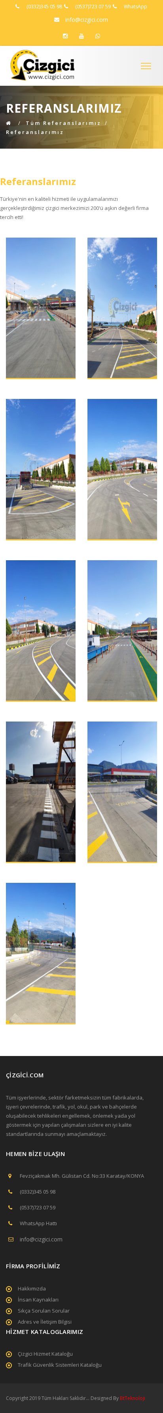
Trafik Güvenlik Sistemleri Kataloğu (60, 1364)
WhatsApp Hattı (38, 1223)
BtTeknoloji (132, 1398)
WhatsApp (135, 6)
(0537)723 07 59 (93, 6)
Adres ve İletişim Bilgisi (45, 1321)
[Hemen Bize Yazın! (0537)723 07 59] (97, 36)
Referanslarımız (35, 132)
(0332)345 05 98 (44, 6)
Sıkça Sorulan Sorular (44, 1310)
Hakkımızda (32, 1288)
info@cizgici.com (86, 19)
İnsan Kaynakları (38, 1299)
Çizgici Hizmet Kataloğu (45, 1353)
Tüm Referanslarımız (63, 123)
